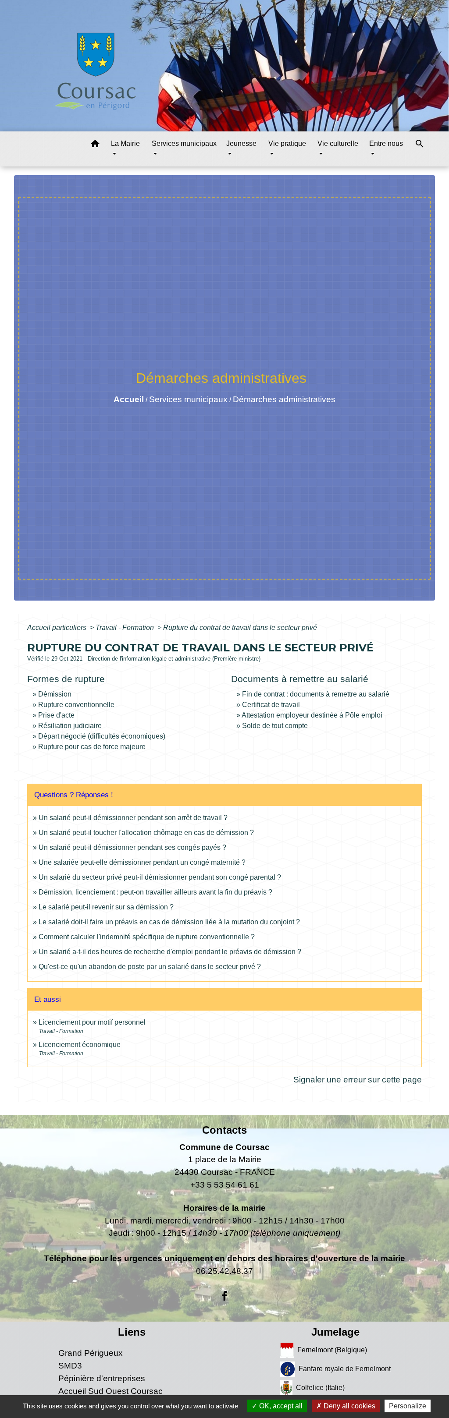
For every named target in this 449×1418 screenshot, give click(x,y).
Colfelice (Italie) (320, 1387)
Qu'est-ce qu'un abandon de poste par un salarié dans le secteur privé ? (150, 966)
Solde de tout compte (275, 725)
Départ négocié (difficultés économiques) (101, 736)
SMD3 (70, 1365)
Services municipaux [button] (184, 143)
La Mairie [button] (125, 143)
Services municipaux (188, 399)
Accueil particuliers (57, 627)
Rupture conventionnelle (76, 704)
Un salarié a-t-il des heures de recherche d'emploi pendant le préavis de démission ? (170, 951)
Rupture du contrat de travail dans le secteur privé (240, 627)
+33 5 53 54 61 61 (224, 1184)
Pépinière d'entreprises (101, 1378)
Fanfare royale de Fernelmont (345, 1368)
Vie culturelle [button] (337, 143)
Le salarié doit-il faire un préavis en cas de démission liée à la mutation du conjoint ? (169, 922)
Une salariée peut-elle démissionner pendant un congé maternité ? (142, 862)
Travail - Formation (126, 627)
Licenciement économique (80, 1044)
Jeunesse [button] (241, 143)
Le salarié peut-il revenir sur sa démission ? (106, 907)
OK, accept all (280, 1406)
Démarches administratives (284, 399)
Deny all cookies (348, 1406)
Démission (54, 694)
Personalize (407, 1406)
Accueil (129, 399)
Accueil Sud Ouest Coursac (110, 1391)
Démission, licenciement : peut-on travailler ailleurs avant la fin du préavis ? (155, 892)
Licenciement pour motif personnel (92, 1022)
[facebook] (224, 1296)
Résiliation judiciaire (70, 725)
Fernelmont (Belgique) (332, 1350)
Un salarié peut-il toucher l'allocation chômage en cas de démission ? (146, 832)
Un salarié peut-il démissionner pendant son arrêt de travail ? (133, 817)
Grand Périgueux (90, 1353)
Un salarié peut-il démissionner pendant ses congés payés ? (132, 847)
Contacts (224, 1130)
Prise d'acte (56, 715)
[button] (95, 145)
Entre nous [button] (386, 143)
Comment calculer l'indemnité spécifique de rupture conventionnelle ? (147, 937)
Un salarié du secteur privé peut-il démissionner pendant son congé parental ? (160, 877)
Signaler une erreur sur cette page (357, 1079)
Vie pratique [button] (287, 143)
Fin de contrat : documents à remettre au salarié (315, 694)
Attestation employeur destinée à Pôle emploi (312, 715)
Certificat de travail (271, 704)
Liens (132, 1332)
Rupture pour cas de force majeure (92, 746)
